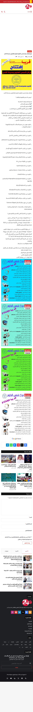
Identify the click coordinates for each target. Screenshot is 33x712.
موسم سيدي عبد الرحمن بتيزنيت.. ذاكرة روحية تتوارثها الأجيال (13, 571)
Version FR (29, 633)
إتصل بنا (30, 628)
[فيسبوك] (25, 445)
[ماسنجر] (14, 445)
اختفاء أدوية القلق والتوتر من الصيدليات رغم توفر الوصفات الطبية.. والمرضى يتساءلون (12, 585)
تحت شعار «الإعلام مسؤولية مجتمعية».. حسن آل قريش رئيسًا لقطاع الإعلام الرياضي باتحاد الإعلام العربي (24, 467)
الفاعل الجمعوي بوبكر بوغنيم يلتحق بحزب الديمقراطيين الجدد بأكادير (14, 578)
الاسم (30, 517)
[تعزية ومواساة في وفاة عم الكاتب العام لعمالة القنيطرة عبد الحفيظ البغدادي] (27, 565)
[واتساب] (11, 445)
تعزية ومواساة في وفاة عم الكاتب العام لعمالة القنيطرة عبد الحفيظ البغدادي (12, 564)
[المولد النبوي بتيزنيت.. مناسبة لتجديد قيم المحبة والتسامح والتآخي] (8, 459)
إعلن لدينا (30, 626)
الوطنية (12, 642)
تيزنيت (30, 644)
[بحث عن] (2, 11)
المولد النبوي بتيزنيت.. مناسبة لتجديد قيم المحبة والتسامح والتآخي (8, 465)
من (22, 647)
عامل (7, 644)
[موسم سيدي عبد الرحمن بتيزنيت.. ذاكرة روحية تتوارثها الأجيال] (27, 572)
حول (21, 644)
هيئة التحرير (29, 56)
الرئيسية (30, 621)
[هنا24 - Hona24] (28, 6)
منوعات (29, 51)
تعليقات (6, 551)
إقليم (26, 642)
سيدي (11, 644)
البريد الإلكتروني (28, 524)
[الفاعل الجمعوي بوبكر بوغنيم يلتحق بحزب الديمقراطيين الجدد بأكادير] (27, 579)
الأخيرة (16, 551)
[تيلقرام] (7, 445)
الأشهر (26, 551)
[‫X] (21, 445)
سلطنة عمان (16, 644)
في (30, 647)
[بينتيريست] (18, 445)
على (3, 644)
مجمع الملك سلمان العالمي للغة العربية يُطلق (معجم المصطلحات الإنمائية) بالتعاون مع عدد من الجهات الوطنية (9, 485)
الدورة (22, 642)
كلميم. (26, 647)
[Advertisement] (16, 31)
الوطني (17, 642)
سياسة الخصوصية (28, 631)
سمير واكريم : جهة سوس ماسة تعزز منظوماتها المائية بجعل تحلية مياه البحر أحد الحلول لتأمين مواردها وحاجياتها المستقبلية (12, 557)
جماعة (26, 644)
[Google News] (16, 439)
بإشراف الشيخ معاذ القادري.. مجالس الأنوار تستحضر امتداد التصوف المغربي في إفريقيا (24, 484)
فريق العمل (29, 624)
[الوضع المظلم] (4, 11)
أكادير (30, 642)
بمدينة (5, 642)
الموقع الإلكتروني (28, 530)
